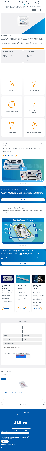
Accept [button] (34, 9)
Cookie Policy (19, 4)
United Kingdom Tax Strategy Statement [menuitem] (34, 425)
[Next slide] (43, 405)
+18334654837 (26, 412)
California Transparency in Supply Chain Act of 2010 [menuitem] (21, 428)
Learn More (23, 263)
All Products (3, 374)
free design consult (23, 199)
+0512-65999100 (25, 419)
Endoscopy (11, 90)
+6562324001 (26, 416)
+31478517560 (26, 414)
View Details (23, 398)
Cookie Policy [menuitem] (6, 425)
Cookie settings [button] (28, 9)
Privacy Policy (26, 4)
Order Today (23, 47)
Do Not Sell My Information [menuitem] (14, 425)
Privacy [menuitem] (2, 425)
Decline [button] (38, 9)
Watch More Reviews (10, 155)
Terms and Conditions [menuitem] (23, 425)
